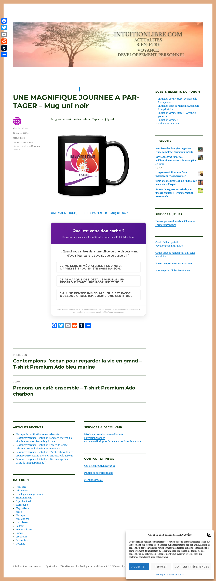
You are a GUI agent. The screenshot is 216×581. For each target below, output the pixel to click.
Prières (19, 533)
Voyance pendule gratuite (169, 245)
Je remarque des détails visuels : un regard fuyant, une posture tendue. (92, 281)
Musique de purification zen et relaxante (37, 434)
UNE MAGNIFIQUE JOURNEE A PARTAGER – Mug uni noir (89, 213)
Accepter (139, 566)
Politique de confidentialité (170, 574)
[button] (209, 534)
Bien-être (21, 487)
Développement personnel (30, 494)
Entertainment (24, 497)
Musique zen (23, 519)
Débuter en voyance (168, 123)
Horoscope (22, 504)
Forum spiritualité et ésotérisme (172, 270)
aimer (16, 146)
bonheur (25, 146)
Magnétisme (22, 508)
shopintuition (20, 128)
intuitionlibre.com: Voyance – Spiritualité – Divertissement (45, 566)
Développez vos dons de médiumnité (103, 434)
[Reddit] (4, 41)
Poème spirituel (24, 529)
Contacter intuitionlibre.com (99, 465)
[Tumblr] (4, 48)
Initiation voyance (168, 120)
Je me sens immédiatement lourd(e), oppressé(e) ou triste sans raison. (91, 267)
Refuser (161, 566)
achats (30, 142)
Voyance (20, 543)
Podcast (20, 526)
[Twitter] (4, 27)
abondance (19, 142)
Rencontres (22, 540)
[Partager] (4, 54)
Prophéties (22, 536)
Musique (20, 515)
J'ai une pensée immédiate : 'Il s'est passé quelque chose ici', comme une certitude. (96, 295)
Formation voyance (94, 438)
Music (19, 511)
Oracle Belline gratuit (166, 242)
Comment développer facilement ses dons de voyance (112, 441)
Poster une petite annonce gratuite (173, 263)
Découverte (22, 490)
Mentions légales (93, 480)
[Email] (4, 34)
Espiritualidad (23, 501)
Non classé (19, 137)
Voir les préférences (192, 566)
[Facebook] (4, 21)
